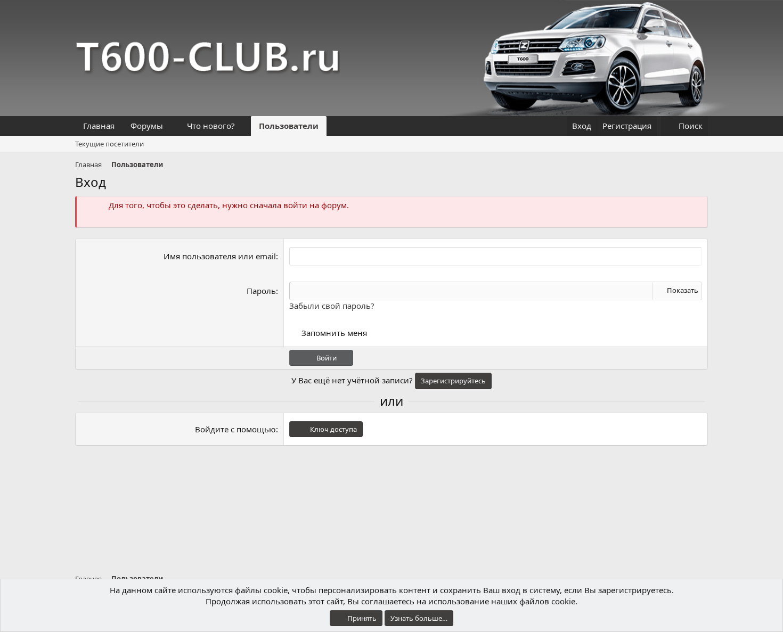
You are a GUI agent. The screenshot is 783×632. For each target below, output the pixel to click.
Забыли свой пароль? (331, 305)
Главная (99, 125)
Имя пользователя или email (220, 256)
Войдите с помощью (235, 429)
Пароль (261, 290)
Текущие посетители (109, 144)
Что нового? (211, 125)
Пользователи (289, 125)
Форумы (146, 125)
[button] (171, 126)
